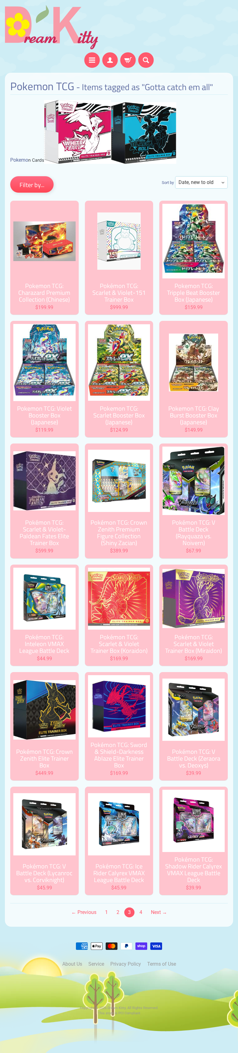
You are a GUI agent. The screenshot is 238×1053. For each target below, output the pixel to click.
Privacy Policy (125, 964)
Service (96, 964)
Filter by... (32, 185)
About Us (72, 964)
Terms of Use (161, 964)
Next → (159, 912)
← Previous (83, 912)
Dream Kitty (117, 1008)
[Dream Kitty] (51, 27)
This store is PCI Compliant (119, 1013)
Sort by (168, 182)
